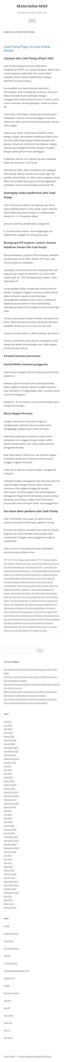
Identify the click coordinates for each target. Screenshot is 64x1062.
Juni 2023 (8, 859)
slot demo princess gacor (21, 611)
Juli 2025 (7, 766)
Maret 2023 (9, 870)
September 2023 (11, 848)
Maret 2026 (9, 736)
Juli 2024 (7, 810)
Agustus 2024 (10, 807)
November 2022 (11, 885)
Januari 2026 (9, 743)
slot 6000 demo (17, 604)
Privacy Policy (9, 1056)
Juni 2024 (8, 814)
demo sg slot (35, 578)
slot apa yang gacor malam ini (39, 604)
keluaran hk (9, 978)
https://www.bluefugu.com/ (16, 970)
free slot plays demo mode (44, 593)
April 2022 (8, 900)
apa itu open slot (23, 563)
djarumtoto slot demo (21, 593)
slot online (8, 1015)
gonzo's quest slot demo (34, 597)
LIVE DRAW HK (10, 963)
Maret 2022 (9, 903)
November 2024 (11, 796)
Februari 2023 (10, 874)
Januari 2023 (9, 877)
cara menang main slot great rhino (25, 574)
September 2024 (11, 803)
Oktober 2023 (10, 844)
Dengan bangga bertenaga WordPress (34, 1056)
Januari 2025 (9, 788)
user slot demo (21, 630)
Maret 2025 (9, 781)
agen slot (8, 1022)
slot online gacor (11, 948)
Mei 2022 (8, 896)
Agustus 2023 (10, 851)
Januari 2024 (9, 833)
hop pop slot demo (19, 600)
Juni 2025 (8, 769)
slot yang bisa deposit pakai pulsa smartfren (24, 619)
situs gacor (9, 941)
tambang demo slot (13, 626)
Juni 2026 (8, 725)
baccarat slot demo (34, 567)
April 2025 (8, 777)
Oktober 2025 (10, 755)
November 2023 (11, 840)
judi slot (7, 1000)
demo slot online (28, 582)
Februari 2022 (10, 907)
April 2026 (8, 732)
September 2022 (11, 892)
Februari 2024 (10, 829)
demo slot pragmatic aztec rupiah (32, 585)
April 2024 (8, 822)
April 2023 (8, 866)
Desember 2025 (11, 747)
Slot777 (7, 955)
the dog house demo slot (34, 626)
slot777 (7, 1030)
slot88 (6, 926)
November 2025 (11, 751)
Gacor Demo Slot (27, 559)
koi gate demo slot (37, 600)
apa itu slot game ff (41, 563)
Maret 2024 (9, 825)
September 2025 (11, 758)
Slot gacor (8, 1037)
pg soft (7, 1008)
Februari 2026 (10, 740)
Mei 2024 (8, 818)
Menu (32, 20)
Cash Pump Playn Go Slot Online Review (27, 49)
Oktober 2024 (10, 799)
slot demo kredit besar (34, 608)
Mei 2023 (8, 862)
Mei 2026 (8, 729)
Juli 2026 (7, 721)
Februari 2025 (10, 784)
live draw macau (11, 993)
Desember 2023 (11, 836)
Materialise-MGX (32, 6)
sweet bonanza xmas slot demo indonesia (33, 623)
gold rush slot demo (13, 597)
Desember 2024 (11, 792)
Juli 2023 (7, 855)
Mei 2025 (8, 773)
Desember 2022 (11, 881)
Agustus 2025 (10, 762)
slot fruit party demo (43, 611)
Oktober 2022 (10, 889)
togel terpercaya (11, 933)
